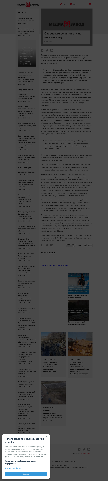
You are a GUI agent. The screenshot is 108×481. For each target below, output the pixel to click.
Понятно (26, 474)
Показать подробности (13, 468)
